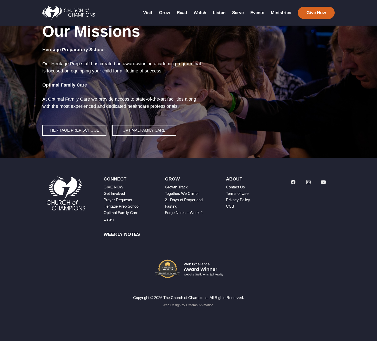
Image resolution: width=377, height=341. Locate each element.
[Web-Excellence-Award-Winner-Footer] (188, 268)
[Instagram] (308, 182)
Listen (109, 219)
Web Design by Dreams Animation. (188, 305)
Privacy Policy (238, 200)
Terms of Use (237, 193)
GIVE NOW (113, 187)
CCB (230, 206)
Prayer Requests (118, 200)
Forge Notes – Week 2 (184, 212)
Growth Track (176, 187)
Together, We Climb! (182, 193)
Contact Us (235, 187)
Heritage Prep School (121, 206)
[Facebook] (293, 182)
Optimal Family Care (121, 212)
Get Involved (114, 193)
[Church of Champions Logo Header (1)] (68, 13)
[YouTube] (323, 182)
